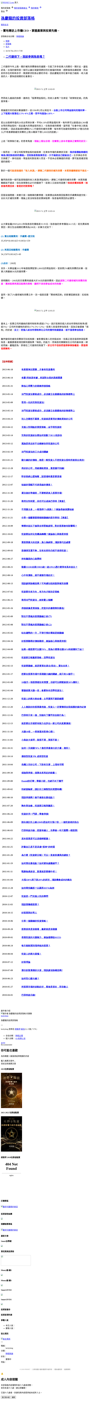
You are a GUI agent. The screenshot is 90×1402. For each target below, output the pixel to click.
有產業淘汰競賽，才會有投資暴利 (38, 369)
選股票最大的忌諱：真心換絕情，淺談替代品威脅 (45, 542)
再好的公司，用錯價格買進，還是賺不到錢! (42, 468)
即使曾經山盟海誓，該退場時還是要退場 (41, 476)
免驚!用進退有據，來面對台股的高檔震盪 (41, 377)
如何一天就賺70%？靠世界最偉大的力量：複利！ (46, 748)
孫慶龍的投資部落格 (18, 18)
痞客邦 (18, 1029)
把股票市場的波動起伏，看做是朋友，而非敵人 (44, 987)
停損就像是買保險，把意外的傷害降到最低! (42, 608)
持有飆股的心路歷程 (31, 559)
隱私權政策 (58, 1369)
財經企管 (19, 1036)
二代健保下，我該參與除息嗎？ (25, 56)
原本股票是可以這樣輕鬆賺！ (35, 838)
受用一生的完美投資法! (32, 402)
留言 (23, 1029)
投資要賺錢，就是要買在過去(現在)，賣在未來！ (45, 666)
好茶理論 (25, 962)
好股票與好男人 (29, 912)
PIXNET (27, 1369)
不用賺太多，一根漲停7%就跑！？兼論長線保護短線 (47, 509)
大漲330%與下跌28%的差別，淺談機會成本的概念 (46, 880)
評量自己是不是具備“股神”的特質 (38, 847)
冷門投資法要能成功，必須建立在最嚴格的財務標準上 (48, 394)
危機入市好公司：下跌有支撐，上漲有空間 (42, 764)
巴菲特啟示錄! (28, 995)
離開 (13, 1397)
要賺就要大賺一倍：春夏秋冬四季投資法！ (42, 690)
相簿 (7, 41)
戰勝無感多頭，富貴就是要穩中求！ (39, 871)
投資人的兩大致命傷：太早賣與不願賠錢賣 (42, 698)
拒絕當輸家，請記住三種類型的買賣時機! (41, 789)
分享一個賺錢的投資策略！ (34, 921)
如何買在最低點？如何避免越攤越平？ (40, 863)
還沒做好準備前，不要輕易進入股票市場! (41, 493)
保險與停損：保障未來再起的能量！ (39, 773)
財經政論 (20, 36)
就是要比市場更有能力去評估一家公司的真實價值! (46, 723)
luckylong (4, 1016)
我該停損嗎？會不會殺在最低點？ (38, 797)
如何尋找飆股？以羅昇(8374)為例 (37, 888)
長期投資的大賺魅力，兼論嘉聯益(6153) (41, 937)
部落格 (8, 44)
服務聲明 (67, 1369)
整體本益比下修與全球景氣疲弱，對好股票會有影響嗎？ (49, 526)
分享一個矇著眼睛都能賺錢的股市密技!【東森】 (45, 517)
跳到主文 (4, 25)
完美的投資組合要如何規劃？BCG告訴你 (41, 435)
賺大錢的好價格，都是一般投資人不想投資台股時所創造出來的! (52, 460)
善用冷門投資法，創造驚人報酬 (37, 600)
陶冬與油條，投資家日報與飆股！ (38, 805)
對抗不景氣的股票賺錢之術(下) (36, 616)
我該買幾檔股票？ (30, 904)
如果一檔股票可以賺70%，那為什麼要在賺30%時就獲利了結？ (52, 649)
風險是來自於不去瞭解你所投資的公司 (40, 443)
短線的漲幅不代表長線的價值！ (37, 484)
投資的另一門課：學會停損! (35, 814)
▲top (3, 1043)
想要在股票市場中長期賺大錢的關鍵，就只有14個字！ (48, 674)
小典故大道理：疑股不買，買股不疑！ (40, 740)
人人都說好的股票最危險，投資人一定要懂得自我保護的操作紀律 (53, 707)
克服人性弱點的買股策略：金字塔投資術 (41, 427)
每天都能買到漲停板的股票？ (35, 945)
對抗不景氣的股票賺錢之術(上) (36, 624)
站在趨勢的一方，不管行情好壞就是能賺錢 (42, 633)
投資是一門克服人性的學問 (34, 896)
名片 (7, 47)
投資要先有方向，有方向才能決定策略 (40, 591)
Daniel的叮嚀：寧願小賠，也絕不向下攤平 (42, 781)
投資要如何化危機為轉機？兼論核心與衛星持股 (44, 534)
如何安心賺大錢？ (30, 978)
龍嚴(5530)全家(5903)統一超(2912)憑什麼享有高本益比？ (49, 567)
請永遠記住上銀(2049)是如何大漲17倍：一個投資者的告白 (50, 822)
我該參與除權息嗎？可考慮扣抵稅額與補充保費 (44, 583)
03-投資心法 (20, 1039)
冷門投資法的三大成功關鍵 (34, 452)
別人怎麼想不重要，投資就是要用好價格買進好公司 (47, 419)
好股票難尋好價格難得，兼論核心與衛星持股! (44, 641)
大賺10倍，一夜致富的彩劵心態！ (38, 731)
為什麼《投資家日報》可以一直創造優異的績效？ (45, 855)
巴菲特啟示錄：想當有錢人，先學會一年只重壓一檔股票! (49, 830)
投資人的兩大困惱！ (31, 954)
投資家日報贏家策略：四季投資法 (38, 657)
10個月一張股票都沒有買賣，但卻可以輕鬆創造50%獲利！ (50, 682)
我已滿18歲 (6, 1397)
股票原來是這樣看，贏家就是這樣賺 (39, 929)
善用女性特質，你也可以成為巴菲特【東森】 (43, 501)
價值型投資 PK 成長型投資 (34, 756)
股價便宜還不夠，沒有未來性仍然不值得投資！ (44, 550)
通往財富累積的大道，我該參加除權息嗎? (42, 970)
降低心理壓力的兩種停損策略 (35, 386)
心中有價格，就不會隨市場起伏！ (38, 575)
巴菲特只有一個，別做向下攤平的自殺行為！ (43, 715)
